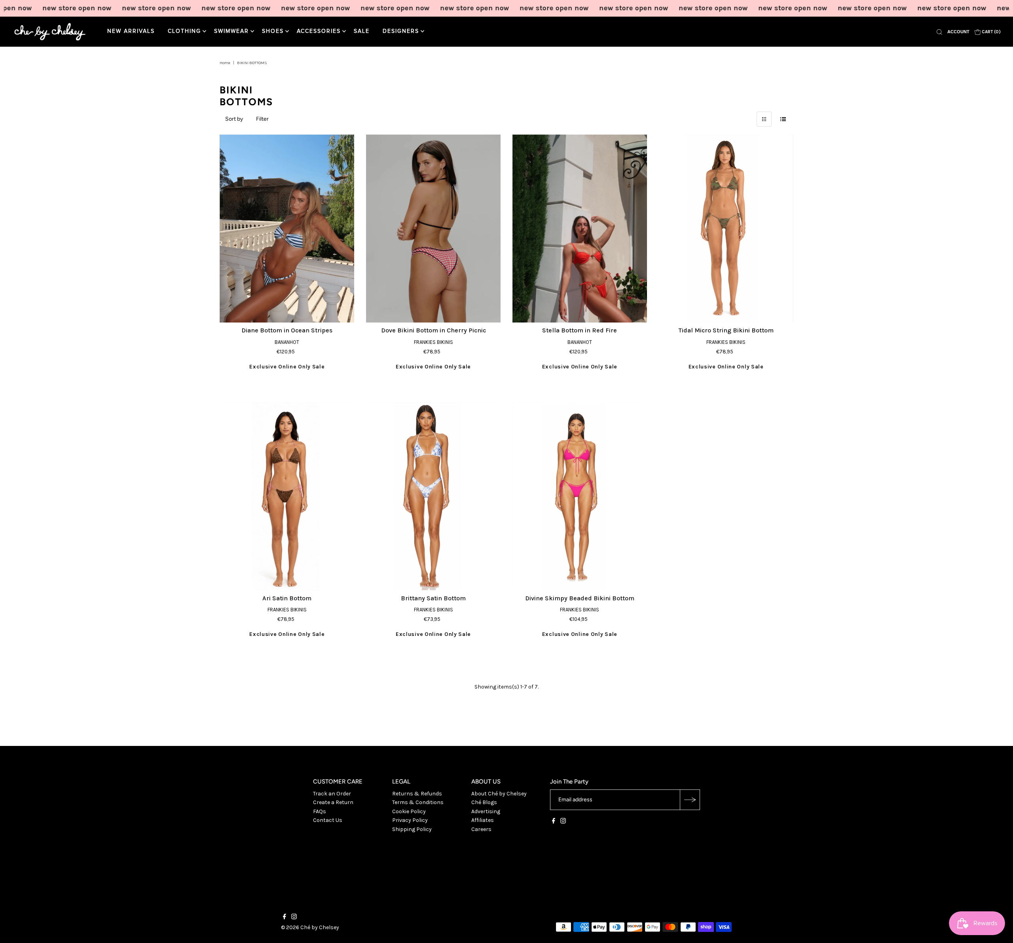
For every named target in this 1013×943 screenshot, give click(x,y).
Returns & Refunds (417, 793)
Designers (401, 31)
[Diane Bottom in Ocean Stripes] (287, 229)
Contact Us (327, 820)
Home (225, 63)
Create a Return (333, 802)
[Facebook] (553, 822)
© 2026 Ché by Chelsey (310, 927)
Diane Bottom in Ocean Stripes (286, 330)
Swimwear (231, 31)
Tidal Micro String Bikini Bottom (726, 330)
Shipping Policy (412, 829)
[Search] (939, 32)
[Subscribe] (690, 800)
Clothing (184, 31)
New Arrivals (131, 31)
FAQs (319, 811)
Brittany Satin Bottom (433, 598)
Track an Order (332, 793)
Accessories (319, 31)
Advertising (485, 811)
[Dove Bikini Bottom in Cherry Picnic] (433, 229)
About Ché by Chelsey (499, 793)
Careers (481, 829)
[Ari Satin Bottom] (287, 496)
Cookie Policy (409, 811)
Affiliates (482, 820)
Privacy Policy (410, 820)
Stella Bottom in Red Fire (579, 330)
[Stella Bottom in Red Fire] (579, 229)
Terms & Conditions (418, 802)
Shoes (273, 31)
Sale (362, 31)
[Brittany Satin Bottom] (433, 496)
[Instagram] (563, 822)
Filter (262, 119)
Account (958, 31)
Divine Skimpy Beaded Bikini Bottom (579, 598)
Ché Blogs (484, 802)
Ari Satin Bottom (286, 598)
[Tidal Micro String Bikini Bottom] (726, 229)
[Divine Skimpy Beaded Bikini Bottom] (579, 496)
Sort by (234, 119)
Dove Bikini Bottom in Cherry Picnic (433, 330)
